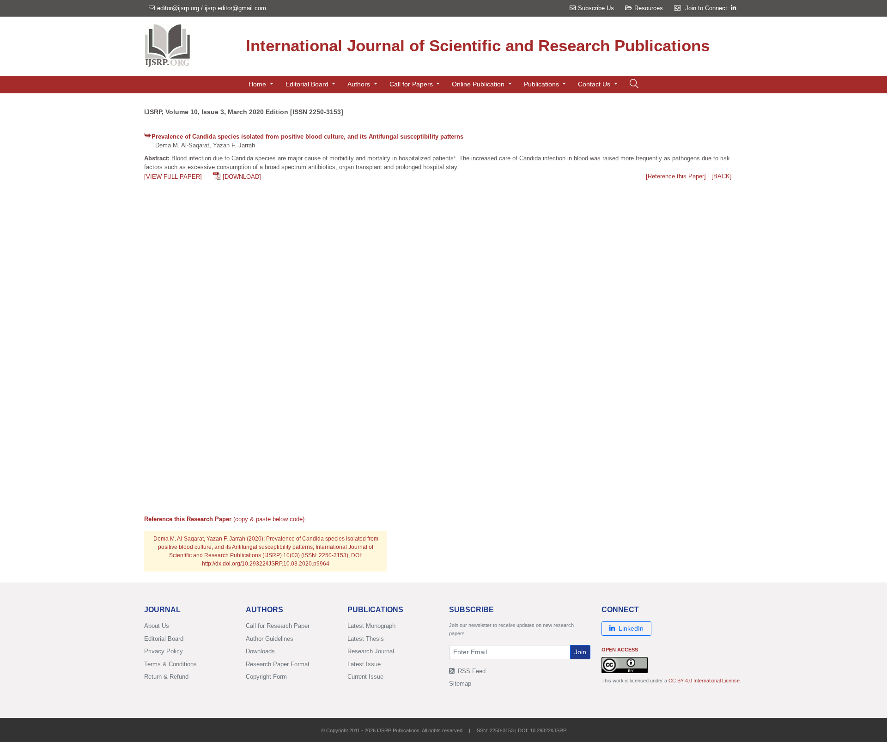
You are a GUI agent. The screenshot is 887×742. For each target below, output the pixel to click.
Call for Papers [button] (412, 84)
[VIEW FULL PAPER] (173, 176)
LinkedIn (631, 628)
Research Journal (370, 651)
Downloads (260, 651)
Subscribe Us (596, 8)
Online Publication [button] (479, 84)
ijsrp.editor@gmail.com (235, 8)
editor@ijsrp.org (178, 8)
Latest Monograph (371, 625)
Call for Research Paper (278, 625)
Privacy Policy (163, 651)
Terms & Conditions (170, 664)
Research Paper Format (278, 664)
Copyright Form (266, 676)
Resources (648, 8)
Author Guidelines (269, 638)
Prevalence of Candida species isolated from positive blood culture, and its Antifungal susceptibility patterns (307, 136)
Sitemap (460, 683)
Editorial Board (163, 638)
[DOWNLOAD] (242, 176)
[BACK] (721, 176)
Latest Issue (364, 664)
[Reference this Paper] (676, 176)
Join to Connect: (708, 8)
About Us (156, 625)
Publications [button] (542, 84)
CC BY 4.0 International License (704, 680)
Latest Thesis (365, 638)
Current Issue (365, 676)
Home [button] (258, 84)
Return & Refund (166, 676)
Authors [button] (359, 84)
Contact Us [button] (595, 84)
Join (580, 652)
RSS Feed (471, 671)
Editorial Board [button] (308, 84)
